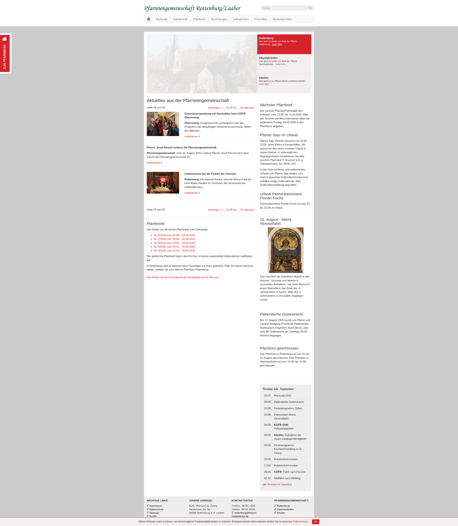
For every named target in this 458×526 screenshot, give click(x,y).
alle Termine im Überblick (277, 484)
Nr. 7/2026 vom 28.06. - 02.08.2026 (174, 238)
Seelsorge (161, 19)
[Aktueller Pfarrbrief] (5, 53)
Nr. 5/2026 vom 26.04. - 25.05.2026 (174, 246)
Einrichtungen (219, 19)
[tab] (284, 44)
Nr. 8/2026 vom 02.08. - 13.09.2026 (174, 235)
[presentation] (284, 44)
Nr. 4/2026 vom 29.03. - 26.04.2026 (174, 250)
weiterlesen (191, 136)
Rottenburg (283, 506)
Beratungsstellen (282, 19)
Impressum (155, 506)
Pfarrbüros (199, 19)
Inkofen (281, 512)
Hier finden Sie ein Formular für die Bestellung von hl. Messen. (183, 277)
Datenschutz (300, 521)
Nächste (249, 107)
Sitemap (154, 512)
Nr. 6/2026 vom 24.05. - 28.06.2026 (174, 242)
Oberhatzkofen (285, 509)
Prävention (260, 19)
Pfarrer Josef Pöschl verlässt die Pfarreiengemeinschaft (181, 147)
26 (234, 107)
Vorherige (213, 107)
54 (241, 107)
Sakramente (180, 19)
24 (227, 107)
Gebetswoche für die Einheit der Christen (210, 173)
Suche (153, 516)
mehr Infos (277, 44)
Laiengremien (241, 19)
